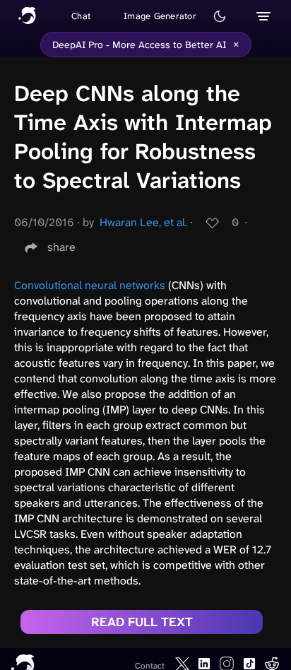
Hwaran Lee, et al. (143, 222)
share (61, 247)
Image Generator (160, 16)
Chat (80, 16)
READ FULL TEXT (142, 621)
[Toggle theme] (219, 16)
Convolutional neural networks (89, 285)
